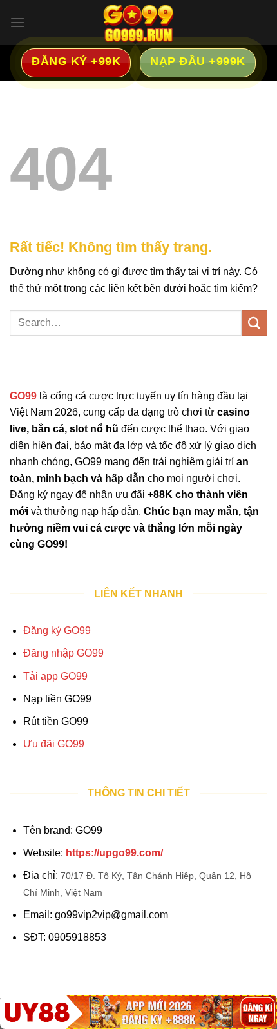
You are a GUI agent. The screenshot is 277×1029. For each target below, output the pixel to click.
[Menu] (17, 22)
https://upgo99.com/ (114, 852)
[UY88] (138, 1012)
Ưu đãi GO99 (53, 743)
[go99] (138, 22)
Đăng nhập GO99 (63, 653)
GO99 (23, 395)
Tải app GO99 (55, 676)
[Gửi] (254, 322)
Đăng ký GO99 (57, 630)
